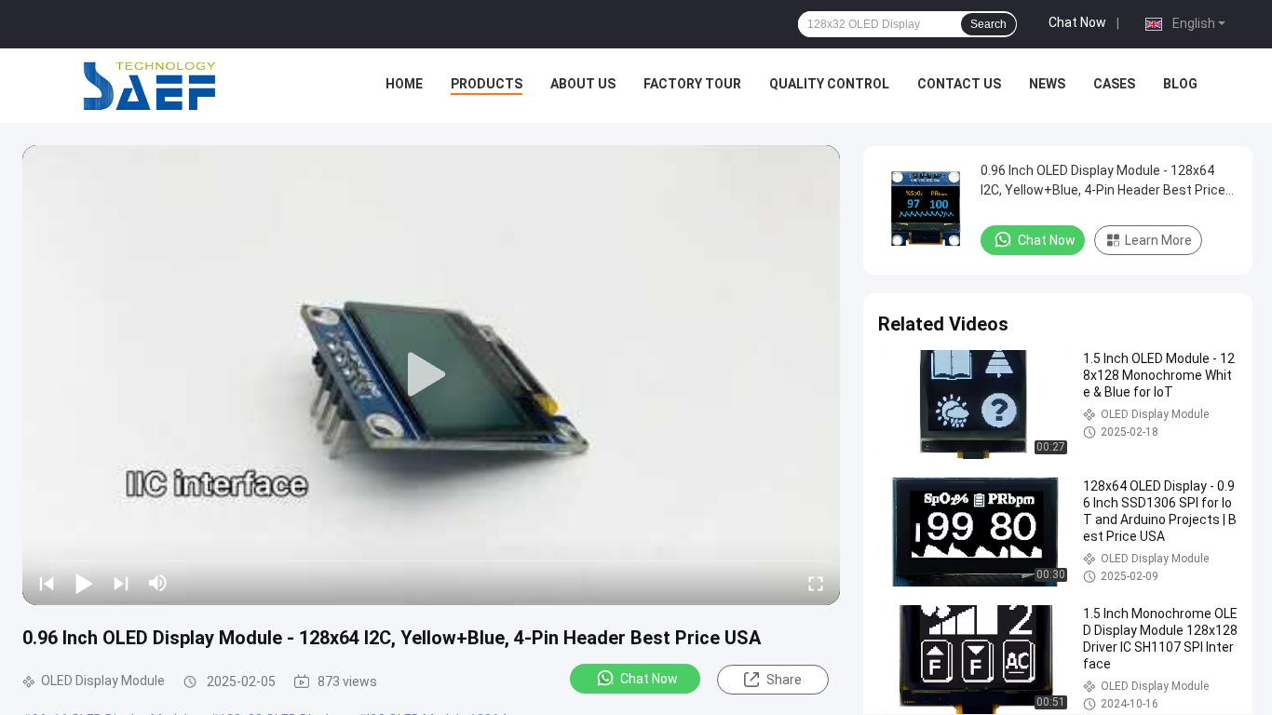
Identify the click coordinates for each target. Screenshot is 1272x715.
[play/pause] (83, 583)
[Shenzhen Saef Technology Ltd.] (149, 86)
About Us (583, 83)
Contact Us (959, 83)
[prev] (46, 583)
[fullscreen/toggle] (815, 583)
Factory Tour (692, 83)
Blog (1180, 83)
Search (988, 24)
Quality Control (829, 83)
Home (404, 83)
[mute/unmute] (158, 583)
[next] (121, 583)
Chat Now (1077, 22)
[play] (431, 375)
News (1047, 83)
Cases (1114, 83)
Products (486, 83)
